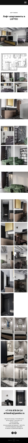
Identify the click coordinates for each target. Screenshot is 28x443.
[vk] (12, 433)
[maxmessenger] (15, 433)
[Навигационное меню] (25, 2)
